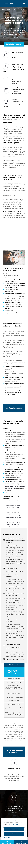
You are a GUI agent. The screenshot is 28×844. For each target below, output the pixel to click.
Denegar (14, 833)
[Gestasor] (13, 3)
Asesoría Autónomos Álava (12, 500)
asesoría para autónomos (10, 153)
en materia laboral (20, 486)
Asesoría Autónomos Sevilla (13, 522)
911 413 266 (9, 563)
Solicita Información (14, 44)
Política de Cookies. (14, 824)
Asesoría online (5, 9)
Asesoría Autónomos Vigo (12, 524)
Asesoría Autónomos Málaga (13, 515)
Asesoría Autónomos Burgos (13, 507)
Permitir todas (14, 829)
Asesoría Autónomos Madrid (13, 512)
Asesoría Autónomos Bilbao (13, 505)
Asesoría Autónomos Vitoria (13, 527)
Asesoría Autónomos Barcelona (14, 503)
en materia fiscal (10, 488)
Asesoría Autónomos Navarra (13, 517)
